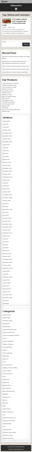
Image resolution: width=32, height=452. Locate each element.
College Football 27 (8, 344)
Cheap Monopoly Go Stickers (10, 83)
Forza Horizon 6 (7, 364)
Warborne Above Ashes (9, 432)
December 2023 (7, 194)
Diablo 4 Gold (6, 111)
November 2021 (7, 227)
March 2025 (6, 159)
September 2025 (7, 141)
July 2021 (5, 239)
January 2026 (7, 130)
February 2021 (7, 253)
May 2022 (5, 212)
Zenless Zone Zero (8, 438)
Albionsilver (16, 5)
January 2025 (7, 165)
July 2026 (5, 124)
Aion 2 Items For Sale (8, 104)
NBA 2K (5, 400)
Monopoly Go (6, 397)
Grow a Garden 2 (7, 373)
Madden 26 (6, 382)
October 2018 (6, 283)
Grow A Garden (7, 370)
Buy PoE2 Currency (8, 91)
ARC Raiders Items (7, 100)
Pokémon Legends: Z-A (9, 417)
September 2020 (7, 268)
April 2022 (6, 215)
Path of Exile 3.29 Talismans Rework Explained (15, 66)
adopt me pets (7, 315)
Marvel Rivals (7, 388)
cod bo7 (5, 338)
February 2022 (7, 218)
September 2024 (7, 177)
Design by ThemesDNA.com (16, 449)
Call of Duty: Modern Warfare (11, 335)
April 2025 (6, 156)
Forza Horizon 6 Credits (9, 87)
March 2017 (6, 286)
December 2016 (7, 294)
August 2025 (6, 144)
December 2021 (7, 224)
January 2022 (7, 221)
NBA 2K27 (6, 403)
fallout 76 (5, 359)
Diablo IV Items (6, 92)
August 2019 (6, 280)
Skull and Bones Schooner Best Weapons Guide (15, 69)
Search (4, 41)
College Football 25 (8, 341)
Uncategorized (7, 429)
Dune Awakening (7, 353)
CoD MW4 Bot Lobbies (8, 102)
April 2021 (6, 247)
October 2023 (7, 200)
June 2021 (6, 241)
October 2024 (6, 174)
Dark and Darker (7, 347)
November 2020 (7, 262)
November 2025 (7, 136)
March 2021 (6, 250)
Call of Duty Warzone (9, 332)
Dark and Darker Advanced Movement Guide (15, 72)
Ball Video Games (7, 320)
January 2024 (6, 191)
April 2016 (6, 303)
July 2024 (5, 183)
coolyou (4, 27)
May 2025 (5, 153)
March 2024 (6, 189)
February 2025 (7, 162)
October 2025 (7, 139)
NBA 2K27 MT (6, 98)
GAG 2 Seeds (5, 106)
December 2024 (7, 168)
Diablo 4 (5, 350)
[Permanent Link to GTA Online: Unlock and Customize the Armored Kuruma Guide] (6, 20)
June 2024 (6, 186)
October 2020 (7, 265)
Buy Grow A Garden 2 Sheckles (11, 109)
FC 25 (4, 362)
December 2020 (7, 259)
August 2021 (6, 236)
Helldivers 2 (6, 379)
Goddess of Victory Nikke (10, 367)
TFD (4, 426)
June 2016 (6, 300)
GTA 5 (4, 376)
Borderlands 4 (7, 326)
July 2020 (5, 274)
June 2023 (6, 203)
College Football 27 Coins (9, 85)
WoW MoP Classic (8, 435)
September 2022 (7, 209)
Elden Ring (6, 356)
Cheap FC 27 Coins (7, 89)
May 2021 (5, 244)
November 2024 (7, 171)
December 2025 (7, 133)
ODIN (4, 406)
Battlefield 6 (6, 323)
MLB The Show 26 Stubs (9, 96)
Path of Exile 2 (7, 409)
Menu (5, 1)
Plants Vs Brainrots (8, 412)
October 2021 (6, 230)
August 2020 (6, 271)
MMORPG (5, 394)
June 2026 (6, 127)
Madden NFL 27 (7, 385)
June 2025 (6, 150)
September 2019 (7, 277)
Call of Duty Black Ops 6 (9, 329)
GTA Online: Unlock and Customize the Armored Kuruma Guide (14, 22)
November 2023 (7, 197)
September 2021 (7, 233)
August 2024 (6, 180)
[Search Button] (16, 9)
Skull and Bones (7, 423)
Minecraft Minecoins (9, 391)
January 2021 (6, 256)
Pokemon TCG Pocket (9, 420)
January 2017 (6, 291)
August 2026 (6, 121)
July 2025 (5, 147)
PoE (4, 415)
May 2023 (5, 206)
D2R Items (5, 107)
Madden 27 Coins (7, 94)
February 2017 (7, 288)
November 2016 (7, 297)
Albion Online (6, 317)
